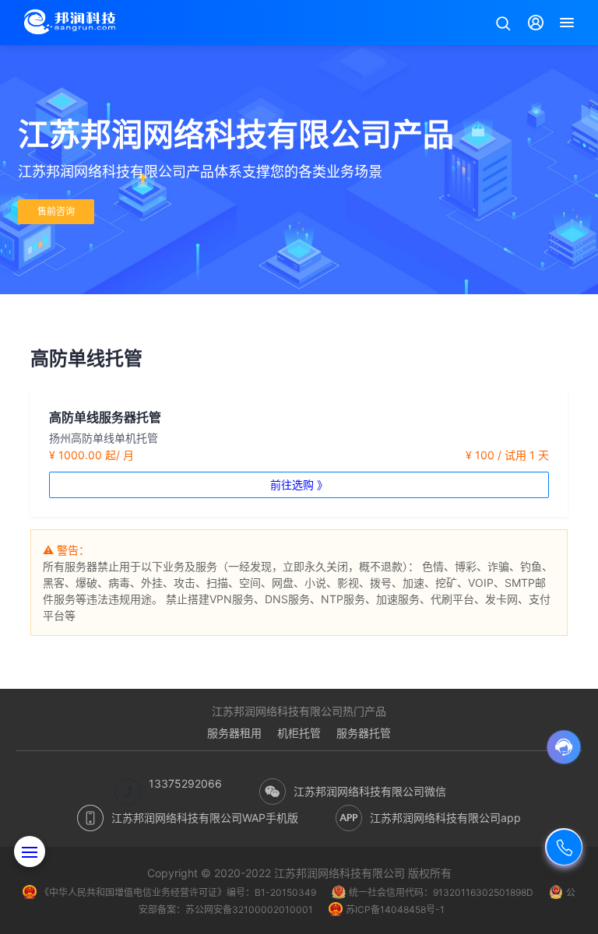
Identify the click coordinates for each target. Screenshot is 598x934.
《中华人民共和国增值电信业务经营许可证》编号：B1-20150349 (178, 892)
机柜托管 (299, 732)
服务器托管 (363, 732)
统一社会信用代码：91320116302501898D (441, 892)
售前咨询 (56, 211)
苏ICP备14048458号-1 (395, 909)
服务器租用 (234, 732)
